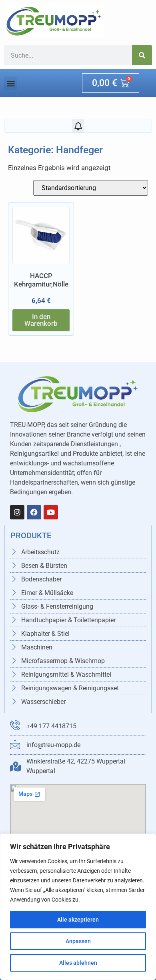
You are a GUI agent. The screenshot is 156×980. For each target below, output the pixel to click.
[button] (10, 83)
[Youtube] (51, 512)
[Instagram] (17, 512)
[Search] (142, 55)
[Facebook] (34, 512)
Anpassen (78, 941)
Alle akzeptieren (78, 919)
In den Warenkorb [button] (41, 320)
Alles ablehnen (78, 963)
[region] (78, 907)
